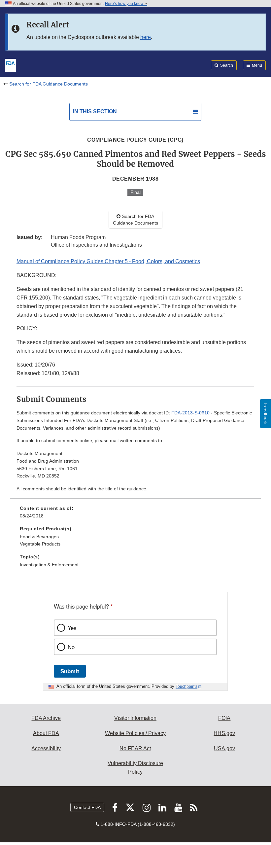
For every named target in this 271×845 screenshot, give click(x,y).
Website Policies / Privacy (135, 733)
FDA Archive (46, 718)
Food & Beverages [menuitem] (39, 536)
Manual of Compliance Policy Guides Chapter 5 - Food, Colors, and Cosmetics (108, 261)
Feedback (265, 413)
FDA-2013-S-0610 (190, 412)
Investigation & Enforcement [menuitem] (49, 564)
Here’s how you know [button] (125, 3)
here (145, 37)
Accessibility (46, 748)
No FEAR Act (135, 748)
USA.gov (224, 748)
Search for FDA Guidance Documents (48, 84)
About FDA (46, 733)
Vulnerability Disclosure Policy (135, 767)
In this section (95, 111)
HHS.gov (224, 733)
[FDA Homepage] (10, 64)
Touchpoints (186, 686)
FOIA (224, 718)
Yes (72, 628)
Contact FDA (87, 807)
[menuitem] (135, 514)
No (71, 647)
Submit (69, 671)
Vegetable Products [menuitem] (40, 543)
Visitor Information (135, 718)
